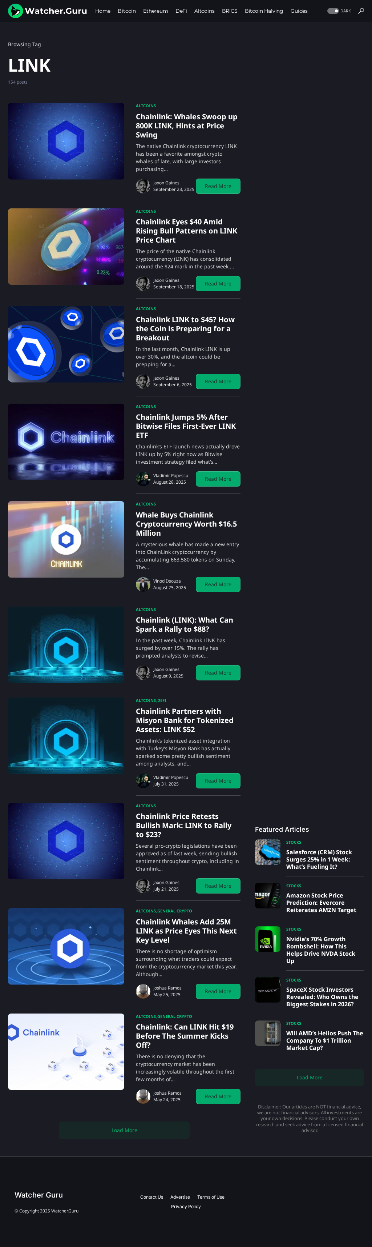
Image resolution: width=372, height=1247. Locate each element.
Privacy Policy (186, 1206)
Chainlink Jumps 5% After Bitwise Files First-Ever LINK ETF (186, 426)
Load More (124, 1130)
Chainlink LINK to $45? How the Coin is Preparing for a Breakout (185, 328)
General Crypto (174, 911)
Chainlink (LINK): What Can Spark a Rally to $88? (184, 624)
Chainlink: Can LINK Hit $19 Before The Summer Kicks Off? (185, 1036)
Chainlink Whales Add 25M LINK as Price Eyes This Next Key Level (186, 930)
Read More (218, 186)
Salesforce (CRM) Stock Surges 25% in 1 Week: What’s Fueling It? (319, 859)
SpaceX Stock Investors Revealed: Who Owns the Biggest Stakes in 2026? (322, 997)
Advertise (180, 1197)
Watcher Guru (39, 1195)
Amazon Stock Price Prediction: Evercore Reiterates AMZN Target (321, 903)
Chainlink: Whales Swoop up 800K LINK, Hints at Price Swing (187, 125)
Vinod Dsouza (167, 581)
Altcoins (146, 105)
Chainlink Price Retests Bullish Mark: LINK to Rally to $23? (183, 825)
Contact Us (151, 1197)
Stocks (293, 842)
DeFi (161, 700)
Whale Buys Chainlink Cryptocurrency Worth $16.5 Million (186, 523)
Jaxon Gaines (166, 183)
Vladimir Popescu (170, 475)
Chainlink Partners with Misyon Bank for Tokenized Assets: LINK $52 (185, 720)
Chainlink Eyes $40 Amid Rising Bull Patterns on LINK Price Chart (186, 230)
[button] (338, 11)
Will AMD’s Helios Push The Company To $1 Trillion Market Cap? (324, 1040)
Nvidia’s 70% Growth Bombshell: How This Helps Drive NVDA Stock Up (320, 949)
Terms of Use (211, 1197)
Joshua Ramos (167, 988)
